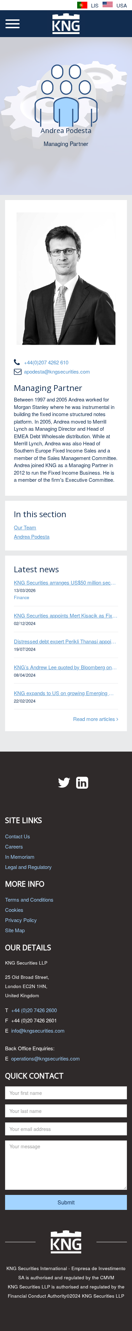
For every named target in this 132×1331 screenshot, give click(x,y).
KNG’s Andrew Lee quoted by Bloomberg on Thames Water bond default (66, 667)
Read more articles (94, 718)
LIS (94, 5)
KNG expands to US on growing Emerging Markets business (66, 692)
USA (121, 5)
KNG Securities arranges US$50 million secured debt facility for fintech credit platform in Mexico (66, 582)
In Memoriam (20, 856)
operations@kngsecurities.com (45, 1058)
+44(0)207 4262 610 (46, 362)
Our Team (25, 527)
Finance (21, 597)
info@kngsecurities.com (38, 1030)
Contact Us (17, 836)
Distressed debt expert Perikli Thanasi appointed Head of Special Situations (66, 641)
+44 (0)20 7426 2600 (34, 1010)
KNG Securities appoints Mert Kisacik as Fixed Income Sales (66, 615)
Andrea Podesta (31, 536)
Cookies (14, 909)
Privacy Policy (21, 919)
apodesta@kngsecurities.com (57, 371)
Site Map (15, 930)
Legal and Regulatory (28, 866)
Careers (14, 846)
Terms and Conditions (29, 899)
